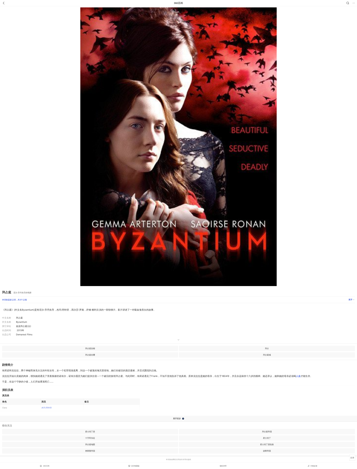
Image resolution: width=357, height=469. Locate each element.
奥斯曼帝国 (90, 451)
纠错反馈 (314, 466)
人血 (298, 376)
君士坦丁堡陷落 (267, 444)
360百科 (178, 3)
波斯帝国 (267, 451)
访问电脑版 (135, 466)
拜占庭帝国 (267, 431)
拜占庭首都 (90, 348)
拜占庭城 (267, 355)
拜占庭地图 (90, 444)
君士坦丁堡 (90, 431)
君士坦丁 (267, 438)
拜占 (267, 348)
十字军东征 (90, 438)
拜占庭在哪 (90, 355)
